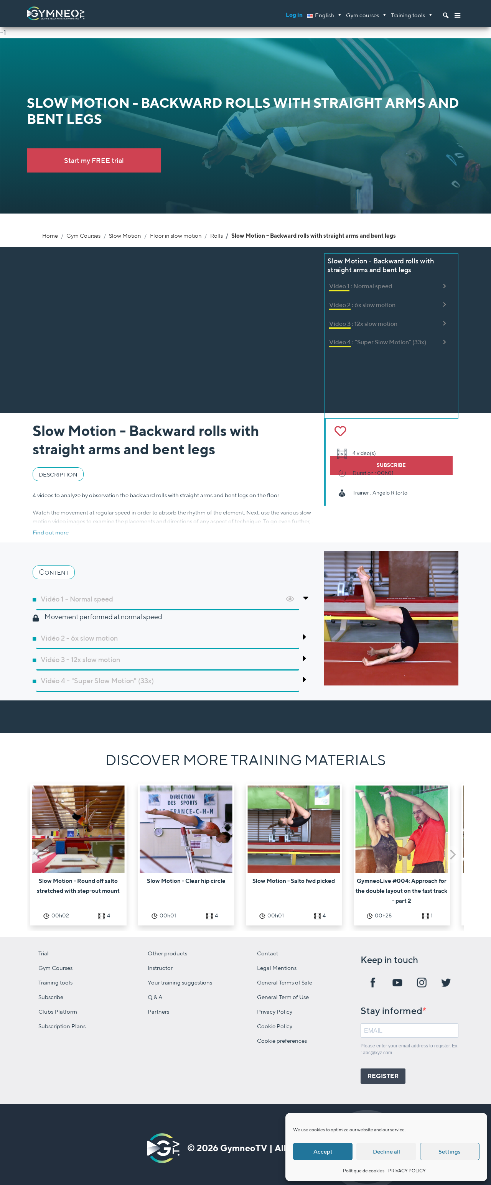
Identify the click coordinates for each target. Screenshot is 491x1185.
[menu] (457, 13)
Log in (294, 14)
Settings (449, 1151)
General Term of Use (283, 996)
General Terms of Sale (284, 982)
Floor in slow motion (176, 235)
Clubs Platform (57, 1011)
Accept (323, 1151)
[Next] (451, 854)
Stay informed (391, 1010)
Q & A (155, 996)
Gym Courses (83, 235)
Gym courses (362, 15)
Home (50, 235)
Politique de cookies (363, 1170)
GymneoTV (243, 1148)
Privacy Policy (274, 1011)
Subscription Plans (62, 1025)
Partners (158, 1011)
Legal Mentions (277, 967)
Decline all (386, 1151)
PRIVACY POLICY (407, 1170)
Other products (167, 953)
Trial (43, 953)
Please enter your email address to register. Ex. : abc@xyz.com (409, 1049)
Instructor (160, 967)
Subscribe (50, 996)
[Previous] (39, 854)
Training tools (408, 15)
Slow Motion (125, 235)
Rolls (216, 235)
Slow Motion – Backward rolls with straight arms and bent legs (313, 235)
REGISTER (383, 1076)
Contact (267, 953)
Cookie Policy (274, 1025)
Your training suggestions (180, 982)
